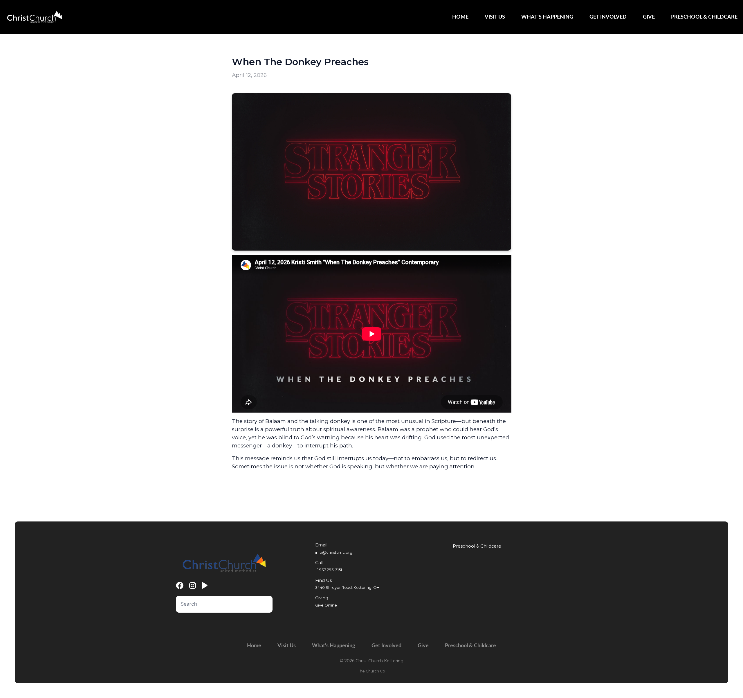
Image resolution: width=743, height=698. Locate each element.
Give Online (326, 605)
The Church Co (371, 671)
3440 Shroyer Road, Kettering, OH (347, 587)
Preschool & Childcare (477, 546)
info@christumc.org (333, 552)
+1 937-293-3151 (328, 569)
